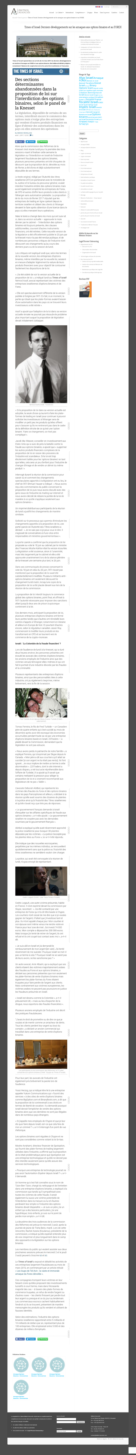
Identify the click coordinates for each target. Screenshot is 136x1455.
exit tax (100, 95)
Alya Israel (86, 78)
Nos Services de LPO (86, 259)
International (69, 12)
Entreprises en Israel (86, 174)
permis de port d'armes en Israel (90, 216)
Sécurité (83, 219)
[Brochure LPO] (85, 297)
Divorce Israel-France (87, 162)
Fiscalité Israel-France (87, 186)
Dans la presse (104, 12)
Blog (82, 150)
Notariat (83, 207)
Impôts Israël (87, 107)
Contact (121, 12)
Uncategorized (85, 228)
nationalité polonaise (87, 201)
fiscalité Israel (88, 102)
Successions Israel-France (88, 222)
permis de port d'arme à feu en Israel (91, 213)
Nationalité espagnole (93, 112)
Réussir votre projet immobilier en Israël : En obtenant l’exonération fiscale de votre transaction (91, 67)
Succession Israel (92, 119)
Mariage (83, 195)
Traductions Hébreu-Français (89, 225)
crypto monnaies (97, 90)
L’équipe (89, 12)
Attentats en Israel (92, 81)
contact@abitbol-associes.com (99, 1435)
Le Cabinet (59, 12)
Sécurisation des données (89, 249)
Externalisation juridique (88, 177)
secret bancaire (93, 117)
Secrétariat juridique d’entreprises (92, 272)
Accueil (51, 12)
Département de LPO (87, 244)
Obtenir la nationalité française (90, 210)
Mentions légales (102, 1439)
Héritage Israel (92, 105)
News (96, 12)
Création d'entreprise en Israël (90, 93)
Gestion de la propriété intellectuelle (92, 261)
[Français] (97, 7)
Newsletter (84, 204)
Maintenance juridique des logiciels (92, 269)
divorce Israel (89, 95)
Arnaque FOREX (85, 144)
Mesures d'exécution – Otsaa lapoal (91, 198)
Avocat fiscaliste (86, 83)
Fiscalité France (93, 99)
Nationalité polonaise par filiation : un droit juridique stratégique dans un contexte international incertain (92, 42)
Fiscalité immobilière (87, 183)
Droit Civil (83, 165)
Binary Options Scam (87, 86)
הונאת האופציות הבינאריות (86, 122)
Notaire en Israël (85, 115)
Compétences (79, 12)
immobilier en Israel (86, 189)
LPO (87, 110)
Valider (79, 1431)
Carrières (114, 12)
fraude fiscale (83, 105)
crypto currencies (86, 153)
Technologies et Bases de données (91, 256)
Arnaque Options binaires (88, 147)
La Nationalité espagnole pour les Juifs (92, 192)
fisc (84, 100)
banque (87, 86)
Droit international (86, 168)
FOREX (100, 103)
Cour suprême (87, 90)
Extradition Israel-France (88, 180)
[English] (99, 7)
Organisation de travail (89, 252)
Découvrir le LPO (87, 246)
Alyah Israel (84, 141)
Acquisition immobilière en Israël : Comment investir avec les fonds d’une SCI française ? (92, 59)
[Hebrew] (102, 7)
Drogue (96, 95)
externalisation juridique (86, 97)
